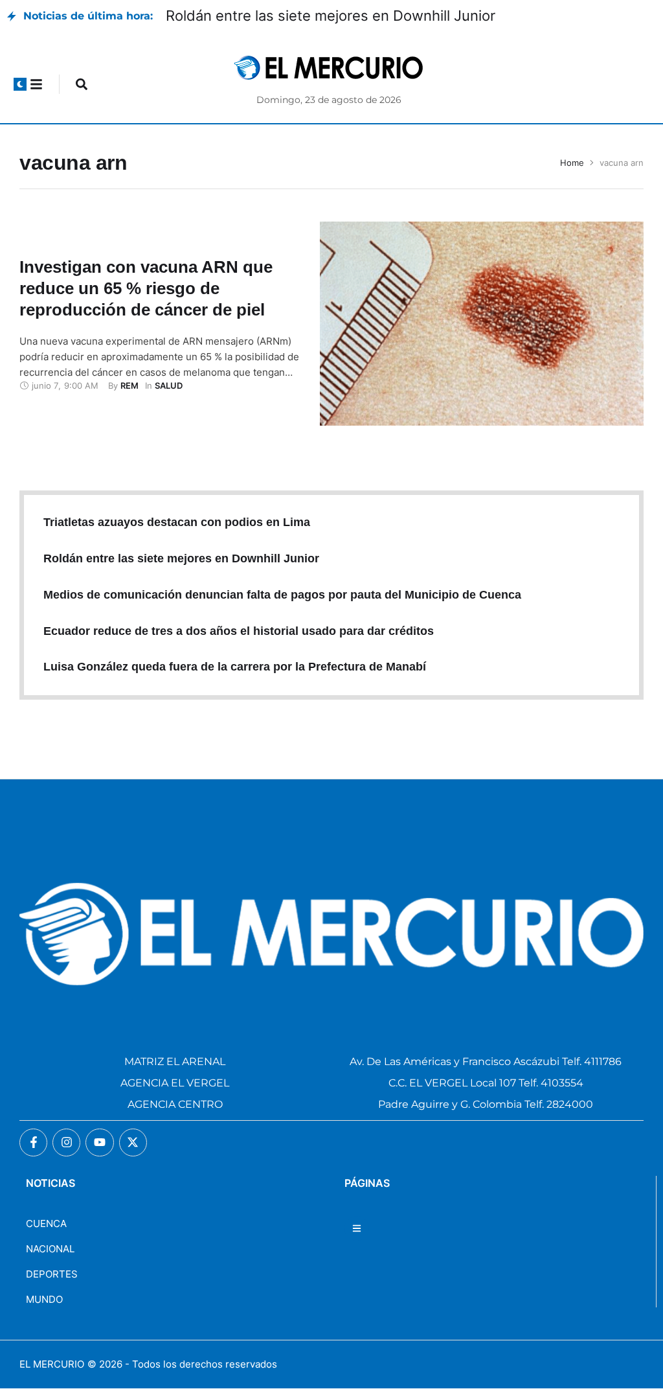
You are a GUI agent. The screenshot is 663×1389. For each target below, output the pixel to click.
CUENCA (46, 1223)
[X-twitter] (133, 1142)
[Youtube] (99, 1142)
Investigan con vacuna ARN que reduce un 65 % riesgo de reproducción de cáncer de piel (146, 288)
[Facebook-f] (33, 1142)
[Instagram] (66, 1142)
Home (572, 162)
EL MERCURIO (51, 1364)
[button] (20, 84)
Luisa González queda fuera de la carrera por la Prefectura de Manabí (234, 666)
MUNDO (44, 1299)
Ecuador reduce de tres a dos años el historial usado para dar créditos (238, 631)
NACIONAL (50, 1249)
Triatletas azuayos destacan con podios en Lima (176, 522)
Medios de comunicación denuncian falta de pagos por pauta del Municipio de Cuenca (282, 594)
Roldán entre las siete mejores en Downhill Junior (330, 15)
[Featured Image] (482, 324)
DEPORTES (52, 1274)
